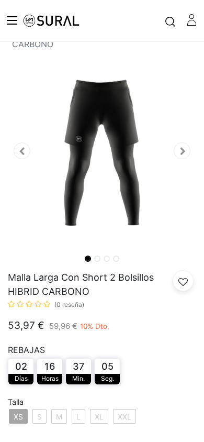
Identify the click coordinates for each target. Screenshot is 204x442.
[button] (22, 150)
